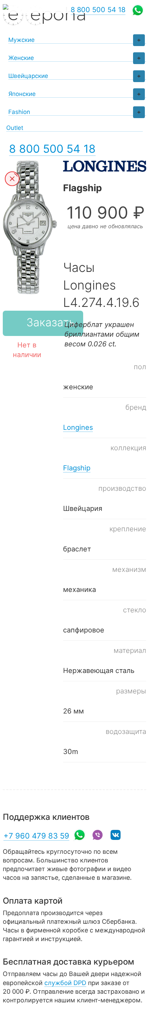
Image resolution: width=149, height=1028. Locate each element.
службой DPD (65, 982)
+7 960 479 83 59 (36, 835)
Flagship (76, 468)
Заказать (50, 322)
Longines (78, 427)
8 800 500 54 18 (52, 149)
